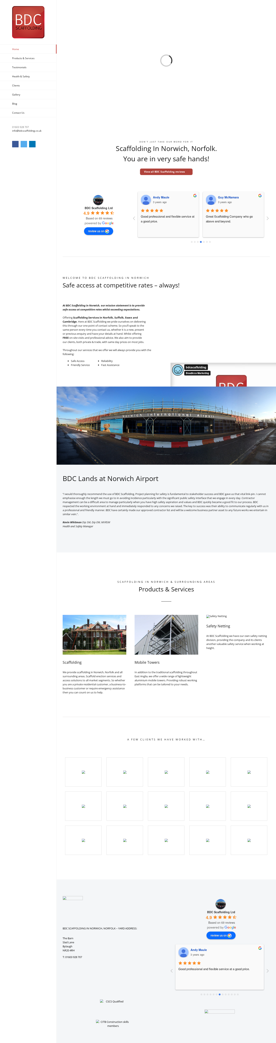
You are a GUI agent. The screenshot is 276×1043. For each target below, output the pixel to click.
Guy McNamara (228, 197)
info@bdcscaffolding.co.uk (26, 130)
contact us (103, 329)
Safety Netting (218, 626)
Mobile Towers (147, 662)
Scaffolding (72, 662)
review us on (96, 231)
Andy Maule (161, 197)
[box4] (216, 616)
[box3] (166, 616)
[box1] (94, 616)
